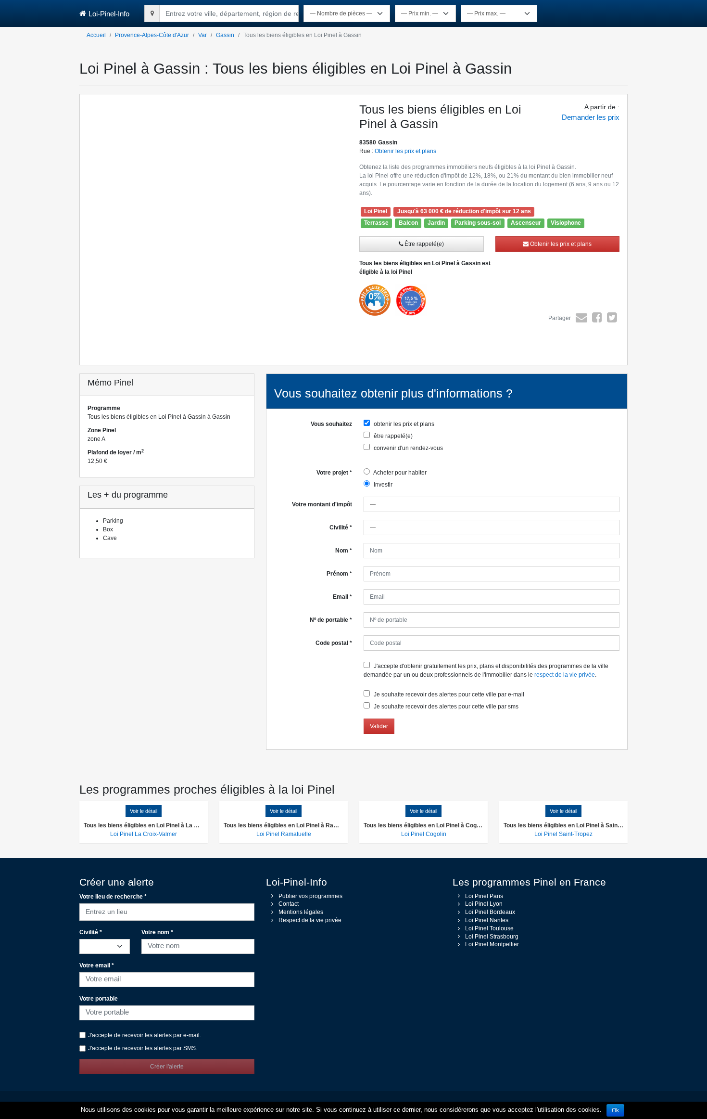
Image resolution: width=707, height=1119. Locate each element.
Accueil (96, 35)
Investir (382, 484)
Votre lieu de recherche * (113, 896)
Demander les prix (590, 117)
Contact (288, 903)
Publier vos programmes (310, 896)
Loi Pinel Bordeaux (490, 912)
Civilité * (90, 932)
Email (342, 596)
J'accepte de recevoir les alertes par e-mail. (144, 1035)
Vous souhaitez (331, 424)
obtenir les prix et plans (403, 424)
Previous (65, 202)
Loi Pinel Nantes (486, 920)
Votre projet (334, 472)
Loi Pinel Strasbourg (491, 936)
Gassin (225, 35)
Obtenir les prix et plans (405, 151)
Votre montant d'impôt (322, 504)
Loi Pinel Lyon (484, 903)
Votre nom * (157, 932)
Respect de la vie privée (309, 920)
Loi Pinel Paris (484, 896)
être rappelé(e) (392, 436)
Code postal (334, 643)
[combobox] (229, 12)
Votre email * (96, 965)
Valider (379, 726)
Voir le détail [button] (143, 811)
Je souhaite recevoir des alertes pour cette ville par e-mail (448, 694)
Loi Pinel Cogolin (423, 834)
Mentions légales (300, 912)
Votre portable (98, 998)
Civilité (340, 527)
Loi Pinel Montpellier (492, 944)
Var (202, 35)
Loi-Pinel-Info (108, 14)
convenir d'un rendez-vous (407, 448)
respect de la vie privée (564, 674)
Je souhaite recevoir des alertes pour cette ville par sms (445, 706)
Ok (615, 1110)
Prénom (339, 573)
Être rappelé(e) (423, 244)
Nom (343, 550)
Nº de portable (331, 620)
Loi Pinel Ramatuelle (283, 834)
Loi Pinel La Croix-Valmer (143, 834)
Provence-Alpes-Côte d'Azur (152, 35)
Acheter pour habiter (399, 472)
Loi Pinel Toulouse (489, 928)
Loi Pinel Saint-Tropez (563, 834)
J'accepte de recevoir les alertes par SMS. (142, 1048)
